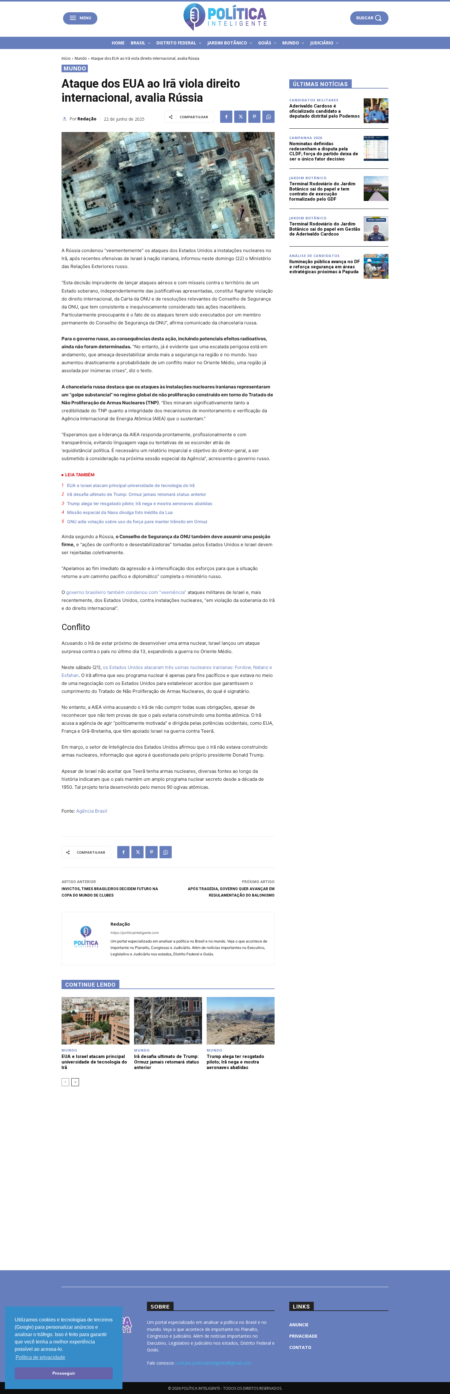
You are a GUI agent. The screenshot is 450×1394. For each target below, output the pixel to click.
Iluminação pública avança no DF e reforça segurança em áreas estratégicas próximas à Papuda (324, 266)
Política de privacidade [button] (40, 1357)
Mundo (81, 58)
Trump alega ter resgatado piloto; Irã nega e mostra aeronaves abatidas (139, 503)
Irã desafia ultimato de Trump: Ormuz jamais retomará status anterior (136, 494)
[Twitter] (240, 117)
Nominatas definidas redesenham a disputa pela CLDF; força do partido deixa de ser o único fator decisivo (323, 151)
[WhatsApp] (268, 117)
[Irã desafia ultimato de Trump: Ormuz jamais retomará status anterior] (168, 1021)
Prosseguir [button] (63, 1373)
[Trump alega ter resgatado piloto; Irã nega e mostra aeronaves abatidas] (241, 1021)
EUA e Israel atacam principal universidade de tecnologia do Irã (131, 485)
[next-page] (75, 1082)
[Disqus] (168, 1177)
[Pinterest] (254, 117)
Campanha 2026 (305, 137)
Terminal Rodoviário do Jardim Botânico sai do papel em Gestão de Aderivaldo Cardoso (324, 229)
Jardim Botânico (308, 177)
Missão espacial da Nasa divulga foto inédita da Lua (120, 512)
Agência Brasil (91, 811)
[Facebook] (226, 117)
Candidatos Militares (314, 100)
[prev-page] (65, 1082)
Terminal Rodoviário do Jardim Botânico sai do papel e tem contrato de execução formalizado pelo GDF (322, 191)
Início (66, 58)
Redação (86, 119)
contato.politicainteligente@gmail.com (213, 1363)
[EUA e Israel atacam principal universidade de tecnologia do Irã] (95, 1021)
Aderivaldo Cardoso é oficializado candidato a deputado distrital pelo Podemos (324, 111)
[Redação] (65, 119)
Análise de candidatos (314, 255)
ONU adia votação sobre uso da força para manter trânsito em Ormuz (137, 521)
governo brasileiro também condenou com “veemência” (126, 592)
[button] (369, 17)
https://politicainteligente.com (135, 933)
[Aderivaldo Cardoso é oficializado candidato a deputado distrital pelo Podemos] (376, 110)
